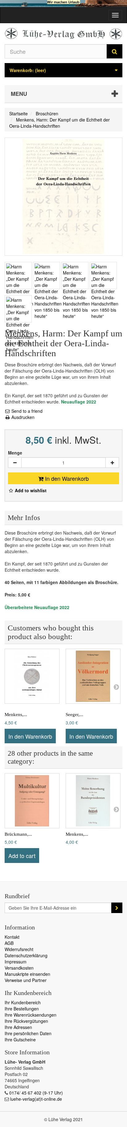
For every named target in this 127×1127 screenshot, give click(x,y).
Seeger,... (74, 714)
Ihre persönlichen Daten (28, 1033)
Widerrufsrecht (19, 949)
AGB (9, 943)
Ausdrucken (22, 417)
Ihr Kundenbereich (23, 1002)
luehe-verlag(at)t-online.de (36, 1099)
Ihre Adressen (18, 1027)
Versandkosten (19, 968)
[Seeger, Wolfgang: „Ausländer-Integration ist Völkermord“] (93, 676)
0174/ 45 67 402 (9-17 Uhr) (36, 1093)
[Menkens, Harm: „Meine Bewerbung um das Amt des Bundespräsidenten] (93, 800)
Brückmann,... (18, 834)
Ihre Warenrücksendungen (30, 1015)
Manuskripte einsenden (27, 974)
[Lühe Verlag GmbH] (63, 34)
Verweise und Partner (26, 980)
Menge (15, 453)
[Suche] (114, 51)
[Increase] (112, 462)
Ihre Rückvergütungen (26, 1021)
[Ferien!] (63, 3)
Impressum (16, 961)
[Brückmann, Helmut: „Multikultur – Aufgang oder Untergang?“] (32, 800)
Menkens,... (16, 714)
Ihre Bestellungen (22, 1008)
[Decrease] (15, 462)
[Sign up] (116, 908)
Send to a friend (26, 411)
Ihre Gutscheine (20, 1039)
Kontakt (12, 937)
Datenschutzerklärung (26, 955)
